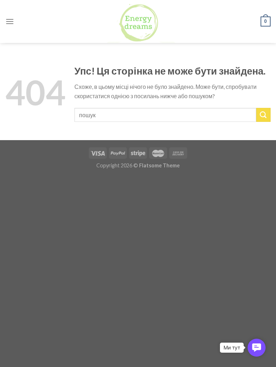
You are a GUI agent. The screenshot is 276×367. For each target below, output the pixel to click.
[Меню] (9, 21)
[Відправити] (263, 115)
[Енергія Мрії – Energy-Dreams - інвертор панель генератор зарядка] (138, 21)
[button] (257, 348)
